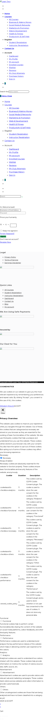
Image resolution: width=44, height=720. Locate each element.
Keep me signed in (10, 231)
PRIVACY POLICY (7, 406)
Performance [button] (5, 635)
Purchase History (16, 172)
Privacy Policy (10, 257)
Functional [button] (4, 618)
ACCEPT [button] (17, 406)
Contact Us (9, 141)
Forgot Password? (7, 234)
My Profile (13, 152)
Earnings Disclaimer (13, 263)
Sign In (12, 175)
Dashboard (14, 149)
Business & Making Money (20, 111)
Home (7, 101)
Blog (6, 304)
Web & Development (18, 121)
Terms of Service (11, 260)
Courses (8, 105)
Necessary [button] (4, 455)
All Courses (14, 108)
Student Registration (18, 134)
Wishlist (12, 162)
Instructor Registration (19, 137)
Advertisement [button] (6, 670)
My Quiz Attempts (17, 169)
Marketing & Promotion (19, 118)
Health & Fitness (16, 124)
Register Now (5, 242)
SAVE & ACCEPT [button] (6, 701)
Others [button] (2, 687)
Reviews (12, 165)
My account (14, 156)
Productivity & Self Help (20, 128)
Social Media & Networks (20, 114)
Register (8, 131)
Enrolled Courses (17, 159)
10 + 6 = (5, 225)
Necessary (7, 458)
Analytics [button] (3, 652)
